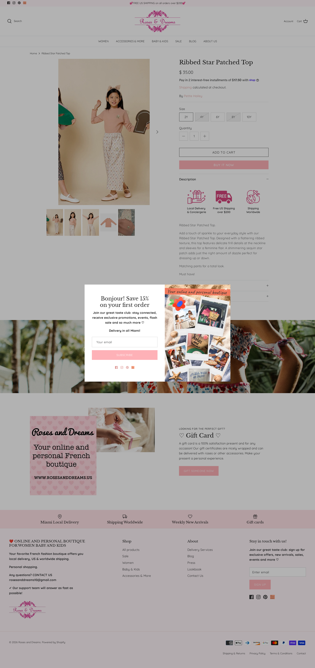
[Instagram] (121, 367)
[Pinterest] (127, 367)
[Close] (226, 289)
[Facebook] (116, 367)
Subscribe (124, 355)
